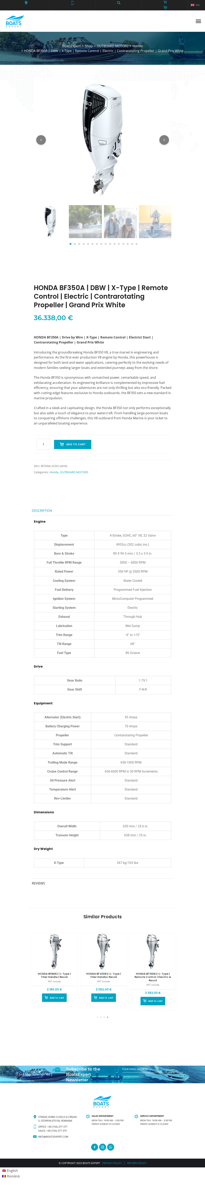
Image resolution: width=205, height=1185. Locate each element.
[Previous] (41, 140)
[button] (26, 3)
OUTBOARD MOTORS (74, 472)
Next (163, 226)
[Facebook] (94, 1147)
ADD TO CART (76, 444)
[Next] (164, 140)
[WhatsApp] (110, 1147)
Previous (42, 226)
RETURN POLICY (136, 1163)
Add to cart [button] (57, 997)
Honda (54, 472)
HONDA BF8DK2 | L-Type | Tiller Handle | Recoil (54, 975)
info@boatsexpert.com (53, 1136)
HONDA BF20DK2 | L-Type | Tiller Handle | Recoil (103, 975)
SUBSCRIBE (128, 1077)
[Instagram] (102, 1147)
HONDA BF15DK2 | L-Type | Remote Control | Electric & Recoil (153, 977)
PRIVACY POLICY (112, 1163)
